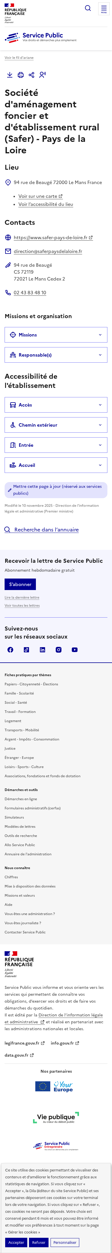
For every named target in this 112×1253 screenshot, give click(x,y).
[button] (42, 75)
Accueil (27, 465)
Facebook (10, 649)
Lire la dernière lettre (22, 597)
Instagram (58, 649)
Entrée (26, 445)
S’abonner (20, 584)
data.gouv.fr (16, 1055)
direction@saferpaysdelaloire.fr (48, 251)
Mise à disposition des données (30, 886)
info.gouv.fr (62, 1043)
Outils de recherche (21, 835)
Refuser (38, 1242)
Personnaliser (64, 1242)
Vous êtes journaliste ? (23, 923)
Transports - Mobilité (22, 730)
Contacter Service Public (25, 932)
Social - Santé (16, 702)
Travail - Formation (20, 711)
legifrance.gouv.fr (22, 1043)
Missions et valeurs (20, 895)
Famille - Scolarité (19, 693)
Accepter (16, 1242)
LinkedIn (42, 649)
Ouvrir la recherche (88, 8)
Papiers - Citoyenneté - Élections (31, 684)
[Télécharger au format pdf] (10, 75)
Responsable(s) (35, 354)
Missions (28, 334)
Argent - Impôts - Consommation (32, 739)
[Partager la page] (31, 75)
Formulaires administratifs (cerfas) (33, 808)
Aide (8, 904)
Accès (25, 404)
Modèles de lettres (20, 826)
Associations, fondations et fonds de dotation (42, 776)
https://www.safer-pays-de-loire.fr (50, 237)
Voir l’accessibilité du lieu (45, 204)
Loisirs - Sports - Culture (24, 766)
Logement (13, 721)
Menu (104, 12)
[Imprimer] (21, 75)
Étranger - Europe (19, 757)
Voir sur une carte (37, 196)
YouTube (74, 649)
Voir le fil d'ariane (19, 57)
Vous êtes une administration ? (30, 913)
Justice (10, 748)
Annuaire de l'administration (28, 854)
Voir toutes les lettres (22, 605)
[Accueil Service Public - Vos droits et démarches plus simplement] (42, 43)
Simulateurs (14, 817)
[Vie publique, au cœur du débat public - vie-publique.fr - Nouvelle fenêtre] (56, 1118)
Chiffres (11, 877)
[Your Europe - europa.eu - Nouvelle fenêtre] (56, 1086)
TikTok (26, 649)
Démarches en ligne (21, 799)
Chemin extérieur (38, 424)
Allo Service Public (20, 845)
